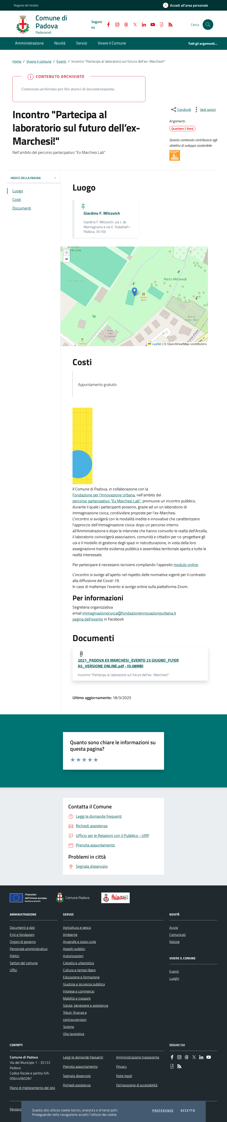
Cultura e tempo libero (79, 970)
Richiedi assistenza (77, 1085)
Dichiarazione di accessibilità (136, 1085)
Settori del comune (24, 963)
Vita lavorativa (73, 1033)
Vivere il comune (38, 61)
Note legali (124, 1075)
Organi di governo (23, 941)
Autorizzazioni (73, 955)
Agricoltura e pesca (77, 927)
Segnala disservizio (77, 1075)
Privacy (121, 1066)
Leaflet (156, 344)
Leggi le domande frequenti (83, 1057)
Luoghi (174, 978)
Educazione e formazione (81, 977)
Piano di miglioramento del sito (32, 1087)
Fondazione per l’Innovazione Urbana (103, 495)
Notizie (174, 941)
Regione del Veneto (26, 5)
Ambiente (70, 934)
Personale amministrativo (28, 948)
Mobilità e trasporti (77, 998)
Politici (14, 955)
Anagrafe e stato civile (79, 941)
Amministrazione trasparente (137, 1057)
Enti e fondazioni (22, 934)
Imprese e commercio (78, 991)
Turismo (68, 1026)
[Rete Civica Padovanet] (116, 898)
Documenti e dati (22, 927)
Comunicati (177, 934)
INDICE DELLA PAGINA (26, 177)
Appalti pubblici (74, 948)
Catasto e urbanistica (78, 963)
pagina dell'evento (87, 619)
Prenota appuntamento (80, 1066)
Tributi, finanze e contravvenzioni (75, 1016)
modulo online (186, 565)
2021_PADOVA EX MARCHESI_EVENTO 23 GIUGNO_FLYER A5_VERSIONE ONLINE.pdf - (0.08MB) (128, 663)
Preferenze (163, 1110)
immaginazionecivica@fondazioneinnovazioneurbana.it (129, 613)
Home (16, 61)
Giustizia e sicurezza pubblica (84, 984)
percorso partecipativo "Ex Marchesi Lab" (106, 501)
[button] (208, 24)
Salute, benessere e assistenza (85, 1005)
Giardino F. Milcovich (102, 213)
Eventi (61, 61)
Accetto (188, 1110)
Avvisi (173, 927)
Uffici (13, 970)
